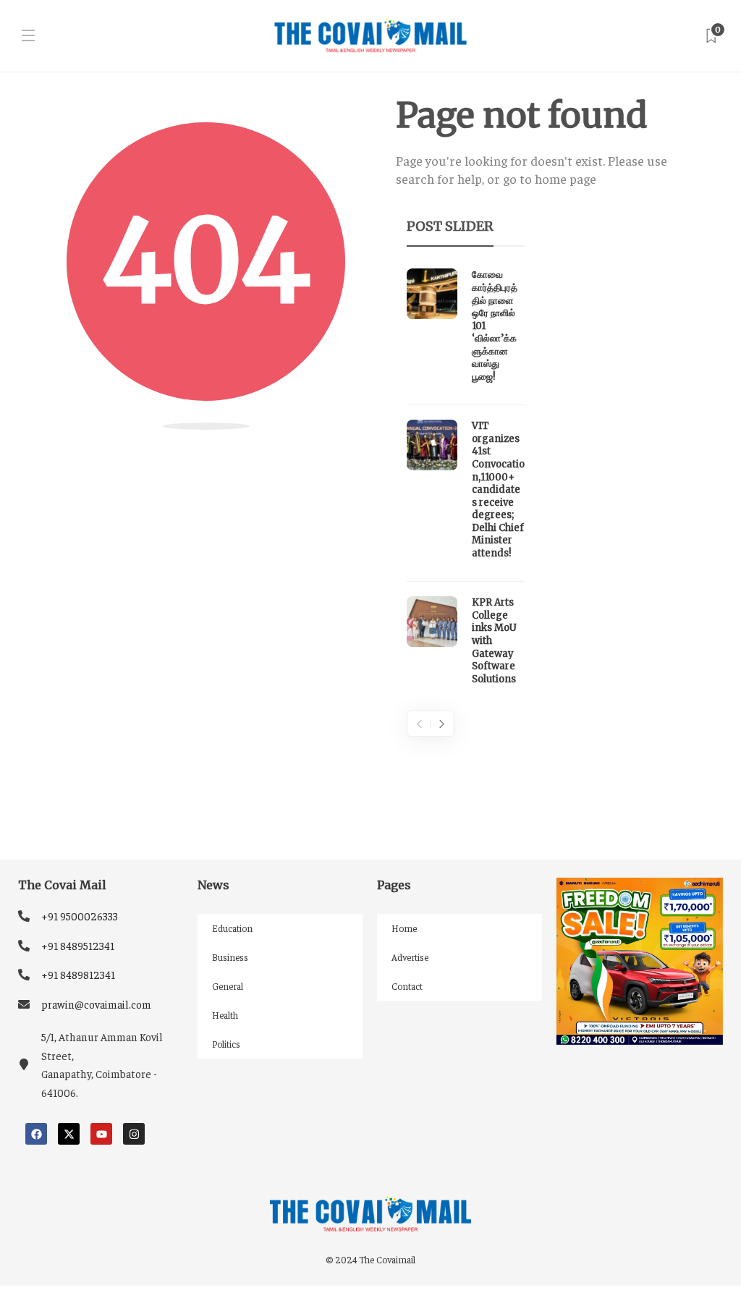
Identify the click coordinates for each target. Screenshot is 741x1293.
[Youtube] (101, 1134)
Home (404, 928)
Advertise (409, 957)
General (227, 986)
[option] (466, 480)
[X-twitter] (69, 1134)
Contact (407, 986)
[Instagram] (134, 1134)
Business (230, 957)
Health (225, 1015)
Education (232, 928)
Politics (226, 1044)
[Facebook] (36, 1134)
